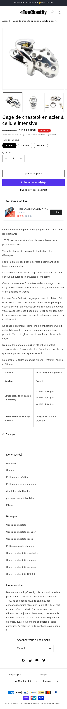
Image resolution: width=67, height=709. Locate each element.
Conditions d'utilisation (18, 491)
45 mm (25, 145)
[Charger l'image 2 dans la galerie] (33, 102)
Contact (10, 470)
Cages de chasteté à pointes (21, 560)
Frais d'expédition (22, 135)
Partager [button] (10, 434)
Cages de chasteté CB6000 (21, 574)
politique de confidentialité (20, 498)
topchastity (17, 703)
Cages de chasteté (16, 525)
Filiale (9, 505)
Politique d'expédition (17, 477)
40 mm (9, 145)
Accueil (6, 21)
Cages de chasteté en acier (21, 532)
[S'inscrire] (49, 648)
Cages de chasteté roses (19, 539)
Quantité (6, 152)
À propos (11, 463)
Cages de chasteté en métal (21, 567)
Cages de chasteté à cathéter (22, 553)
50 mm (41, 145)
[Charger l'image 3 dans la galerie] (54, 102)
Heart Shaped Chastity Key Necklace (32, 209)
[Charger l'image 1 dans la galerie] (12, 102)
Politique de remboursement (21, 484)
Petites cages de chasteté (20, 546)
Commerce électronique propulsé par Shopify (42, 703)
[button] (6, 12)
